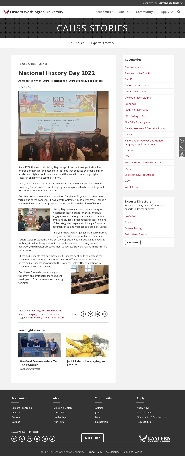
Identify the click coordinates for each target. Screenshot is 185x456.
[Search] (178, 12)
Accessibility (112, 452)
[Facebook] (14, 439)
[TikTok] (52, 439)
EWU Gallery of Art (135, 116)
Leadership (60, 417)
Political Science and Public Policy (143, 162)
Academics (103, 12)
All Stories (77, 43)
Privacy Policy (95, 452)
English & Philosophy (136, 110)
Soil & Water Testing (136, 234)
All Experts (132, 242)
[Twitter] (22, 439)
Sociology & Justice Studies (139, 174)
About (123, 12)
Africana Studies (134, 67)
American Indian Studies (138, 73)
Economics (130, 103)
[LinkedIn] (45, 439)
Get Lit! (128, 134)
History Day (40, 317)
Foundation (101, 421)
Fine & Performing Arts (137, 122)
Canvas (16, 417)
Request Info (144, 421)
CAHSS (128, 79)
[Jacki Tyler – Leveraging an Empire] (87, 345)
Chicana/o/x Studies (136, 91)
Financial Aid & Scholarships (152, 417)
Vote (127, 181)
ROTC (128, 168)
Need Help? (92, 437)
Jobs (97, 412)
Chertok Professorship (137, 85)
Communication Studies (138, 97)
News (98, 417)
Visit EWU (59, 421)
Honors (129, 150)
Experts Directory (102, 43)
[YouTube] (37, 439)
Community (144, 12)
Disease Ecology (134, 228)
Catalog (16, 421)
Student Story (56, 317)
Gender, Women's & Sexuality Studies (145, 128)
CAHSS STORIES (92, 28)
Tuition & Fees (145, 412)
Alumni (99, 407)
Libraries (17, 412)
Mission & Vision (63, 407)
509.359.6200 (18, 431)
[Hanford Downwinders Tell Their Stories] (39, 345)
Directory (34, 431)
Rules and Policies (132, 452)
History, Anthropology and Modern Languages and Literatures (144, 142)
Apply (165, 12)
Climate (129, 222)
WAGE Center (132, 187)
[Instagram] (29, 439)
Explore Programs (22, 407)
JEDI (127, 156)
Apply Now (143, 407)
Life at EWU (60, 412)
